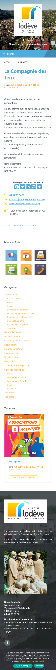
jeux (8, 225)
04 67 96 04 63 (17, 195)
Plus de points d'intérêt (23, 477)
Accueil (8, 62)
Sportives (11, 328)
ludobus (18, 225)
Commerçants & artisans (16, 340)
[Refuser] (52, 659)
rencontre (31, 225)
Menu (10, 53)
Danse (10, 306)
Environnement (11, 353)
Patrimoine (9, 361)
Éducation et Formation (17, 310)
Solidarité (11, 388)
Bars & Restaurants (14, 332)
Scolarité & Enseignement (17, 365)
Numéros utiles (12, 357)
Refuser (39, 666)
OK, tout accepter (23, 666)
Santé (10, 385)
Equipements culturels (17, 377)
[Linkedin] (28, 186)
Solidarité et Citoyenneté (18, 325)
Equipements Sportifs (17, 381)
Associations (16, 85)
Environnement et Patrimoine (20, 313)
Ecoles (10, 374)
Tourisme (9, 392)
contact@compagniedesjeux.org (27, 199)
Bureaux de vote (12, 336)
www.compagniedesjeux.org (24, 203)
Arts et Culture (13, 298)
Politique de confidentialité (32, 661)
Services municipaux (14, 369)
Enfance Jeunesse (13, 349)
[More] (39, 186)
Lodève (28, 40)
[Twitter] (22, 186)
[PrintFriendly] (33, 186)
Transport (9, 396)
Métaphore (15, 462)
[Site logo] (28, 35)
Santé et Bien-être (15, 321)
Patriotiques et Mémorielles (19, 317)
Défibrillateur (10, 344)
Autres (10, 302)
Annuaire (22, 62)
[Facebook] (16, 186)
